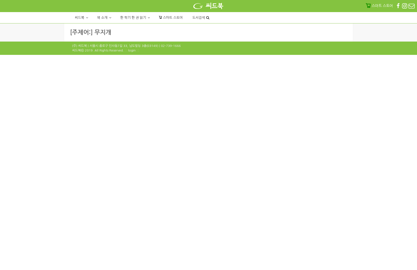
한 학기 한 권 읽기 (133, 17)
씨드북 (79, 17)
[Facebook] (399, 5)
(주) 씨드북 (79, 45)
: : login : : (132, 50)
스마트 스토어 (172, 17)
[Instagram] (405, 5)
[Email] (412, 5)
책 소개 (102, 17)
